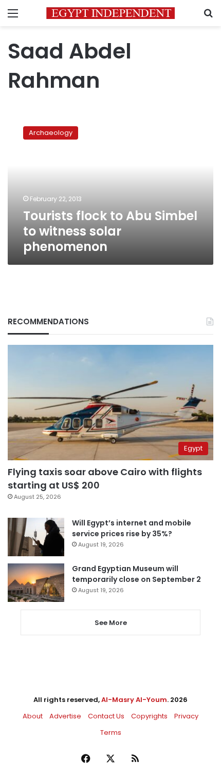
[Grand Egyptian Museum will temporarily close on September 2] (36, 582)
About (33, 716)
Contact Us (106, 716)
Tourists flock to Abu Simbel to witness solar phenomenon (110, 231)
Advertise (65, 716)
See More (111, 623)
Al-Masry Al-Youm (134, 700)
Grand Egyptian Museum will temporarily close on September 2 (136, 573)
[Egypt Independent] (110, 13)
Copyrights (149, 716)
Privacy (186, 716)
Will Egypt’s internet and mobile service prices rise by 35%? (131, 528)
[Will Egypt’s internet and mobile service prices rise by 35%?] (36, 537)
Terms (110, 732)
